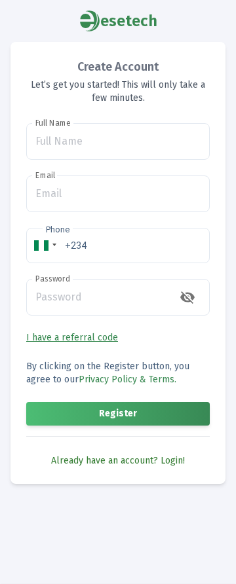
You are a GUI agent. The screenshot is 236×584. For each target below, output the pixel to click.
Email (45, 175)
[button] (43, 245)
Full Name (53, 123)
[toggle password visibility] (187, 297)
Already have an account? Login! (118, 460)
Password (52, 278)
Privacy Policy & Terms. (127, 379)
